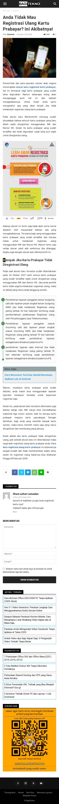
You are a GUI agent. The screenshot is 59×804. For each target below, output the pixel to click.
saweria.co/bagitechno (30, 763)
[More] (48, 472)
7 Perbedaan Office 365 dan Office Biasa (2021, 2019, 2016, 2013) (28, 658)
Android (15, 10)
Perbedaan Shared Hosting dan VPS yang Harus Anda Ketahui (28, 677)
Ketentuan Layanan (44, 792)
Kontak (21, 792)
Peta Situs (30, 792)
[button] (4, 4)
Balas (15, 512)
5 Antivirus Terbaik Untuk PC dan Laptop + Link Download (27, 695)
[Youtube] (41, 783)
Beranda (6, 10)
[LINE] (41, 472)
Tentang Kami (9, 792)
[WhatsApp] (34, 472)
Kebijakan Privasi (29, 795)
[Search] (55, 4)
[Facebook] (15, 472)
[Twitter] (21, 472)
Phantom (10, 34)
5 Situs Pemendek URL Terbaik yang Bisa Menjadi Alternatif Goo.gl (29, 686)
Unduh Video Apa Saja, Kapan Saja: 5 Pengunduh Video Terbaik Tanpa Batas (28, 640)
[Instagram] (25, 783)
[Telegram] (28, 472)
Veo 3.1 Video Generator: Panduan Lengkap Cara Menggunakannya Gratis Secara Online (28, 609)
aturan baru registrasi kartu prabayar (36, 87)
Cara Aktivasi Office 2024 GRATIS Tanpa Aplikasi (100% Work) (28, 600)
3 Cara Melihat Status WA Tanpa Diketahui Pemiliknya (25, 667)
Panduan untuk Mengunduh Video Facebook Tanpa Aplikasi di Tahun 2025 (29, 631)
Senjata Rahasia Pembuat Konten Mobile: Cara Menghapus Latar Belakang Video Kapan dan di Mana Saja (27, 619)
